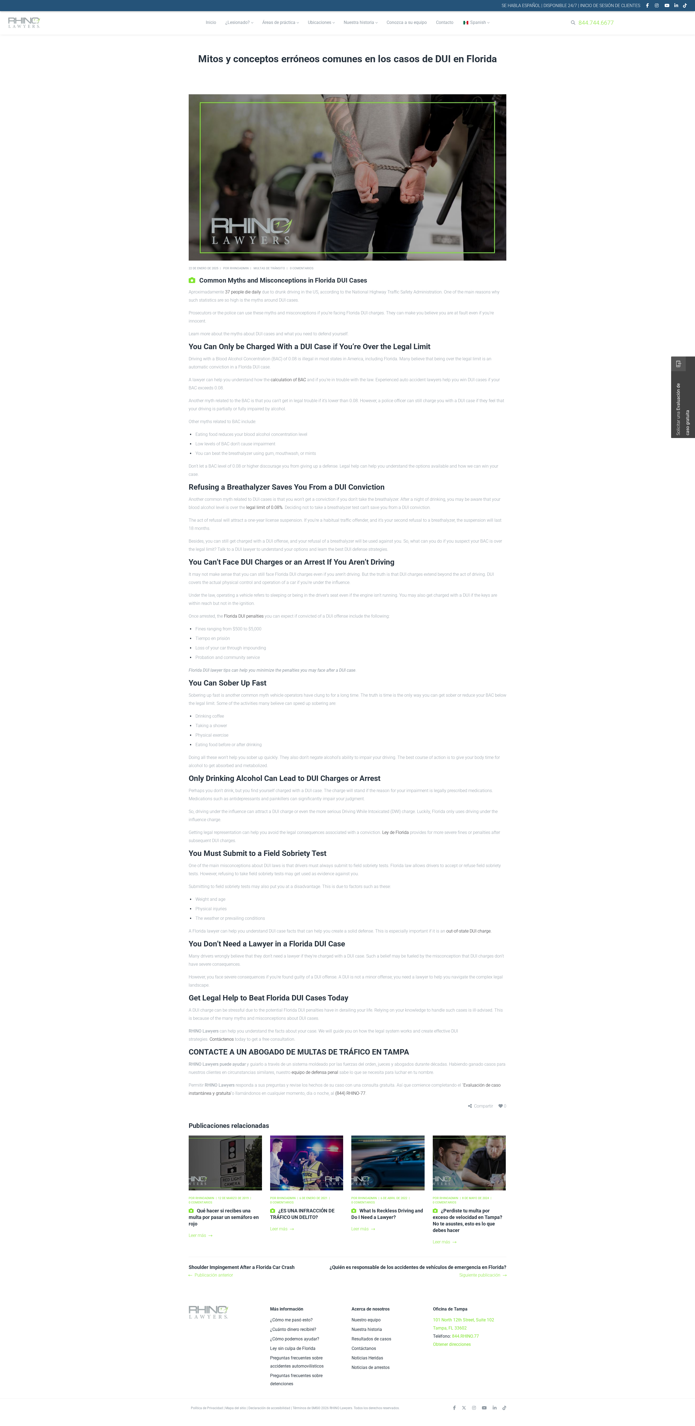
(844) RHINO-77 (350, 1093)
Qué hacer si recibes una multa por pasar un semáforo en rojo (224, 1217)
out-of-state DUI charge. (469, 931)
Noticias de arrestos (371, 1367)
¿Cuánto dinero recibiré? (293, 1329)
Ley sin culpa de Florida (292, 1348)
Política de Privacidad (207, 1408)
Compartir (483, 1106)
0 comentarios (302, 268)
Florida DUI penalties (244, 616)
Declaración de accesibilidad (269, 1408)
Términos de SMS (305, 1408)
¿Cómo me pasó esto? (291, 1319)
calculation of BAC (288, 379)
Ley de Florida (395, 832)
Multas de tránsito (269, 268)
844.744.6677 (596, 23)
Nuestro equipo (366, 1319)
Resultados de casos (371, 1338)
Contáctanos (364, 1348)
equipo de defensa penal (315, 1072)
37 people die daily (243, 292)
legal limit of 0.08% (264, 507)
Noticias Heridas (367, 1358)
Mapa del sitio (235, 1408)
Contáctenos (222, 1039)
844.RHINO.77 (465, 1336)
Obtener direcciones (452, 1344)
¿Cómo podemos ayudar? (294, 1338)
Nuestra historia (367, 1329)
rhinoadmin (239, 268)
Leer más (197, 1235)
